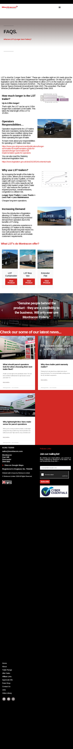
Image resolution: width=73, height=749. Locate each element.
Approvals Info (7, 680)
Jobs (4, 690)
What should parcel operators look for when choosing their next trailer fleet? (17, 366)
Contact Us (6, 686)
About (4, 667)
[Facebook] (8, 699)
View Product (11, 282)
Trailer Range (7, 670)
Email (42, 465)
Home (4, 663)
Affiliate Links (7, 677)
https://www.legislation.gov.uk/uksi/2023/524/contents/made (26, 162)
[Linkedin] (4, 699)
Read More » (6, 382)
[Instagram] (13, 699)
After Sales (6, 673)
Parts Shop (6, 683)
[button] (59, 7)
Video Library (7, 693)
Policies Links (45, 449)
